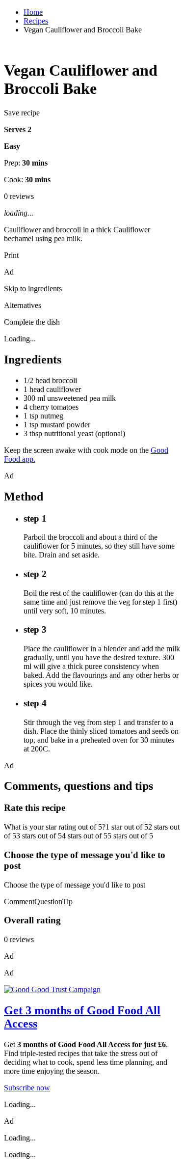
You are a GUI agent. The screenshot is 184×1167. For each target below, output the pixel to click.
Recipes (36, 21)
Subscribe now (27, 1088)
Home (33, 12)
